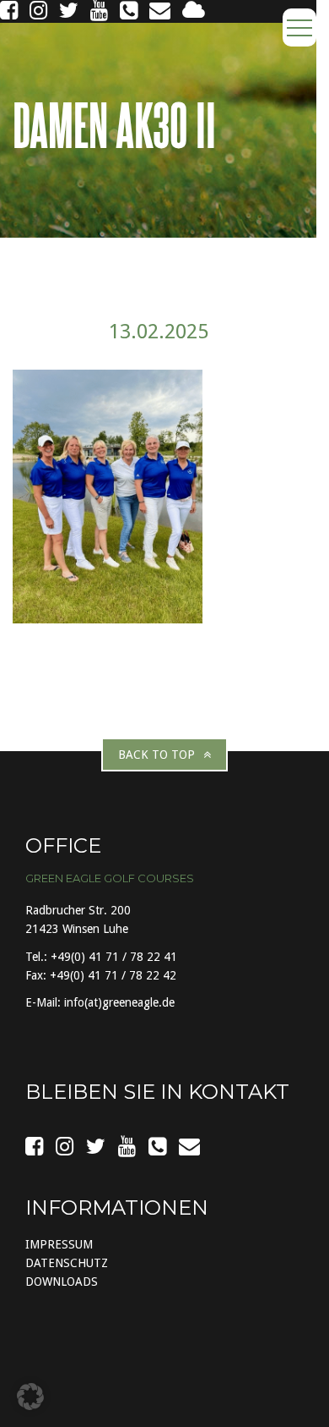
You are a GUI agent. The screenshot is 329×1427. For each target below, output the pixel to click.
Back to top (156, 754)
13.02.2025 (158, 331)
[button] (30, 1396)
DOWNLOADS (61, 1281)
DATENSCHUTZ (66, 1263)
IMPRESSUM (59, 1244)
